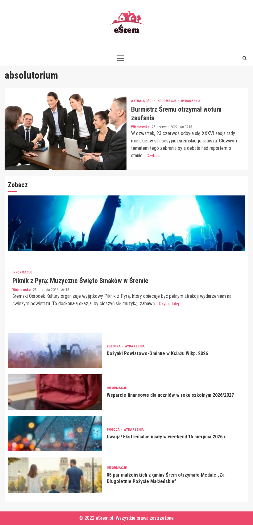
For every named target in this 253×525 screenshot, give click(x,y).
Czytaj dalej (157, 155)
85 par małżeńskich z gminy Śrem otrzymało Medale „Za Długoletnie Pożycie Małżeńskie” (55, 475)
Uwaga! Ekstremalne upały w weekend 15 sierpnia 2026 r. (55, 433)
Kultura (114, 346)
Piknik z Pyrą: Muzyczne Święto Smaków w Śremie (126, 223)
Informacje (166, 101)
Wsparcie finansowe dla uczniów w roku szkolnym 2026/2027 (55, 392)
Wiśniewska (140, 127)
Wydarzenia (190, 101)
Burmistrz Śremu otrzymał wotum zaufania (65, 129)
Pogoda (114, 429)
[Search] (244, 58)
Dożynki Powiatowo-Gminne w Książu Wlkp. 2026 (55, 350)
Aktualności (142, 101)
